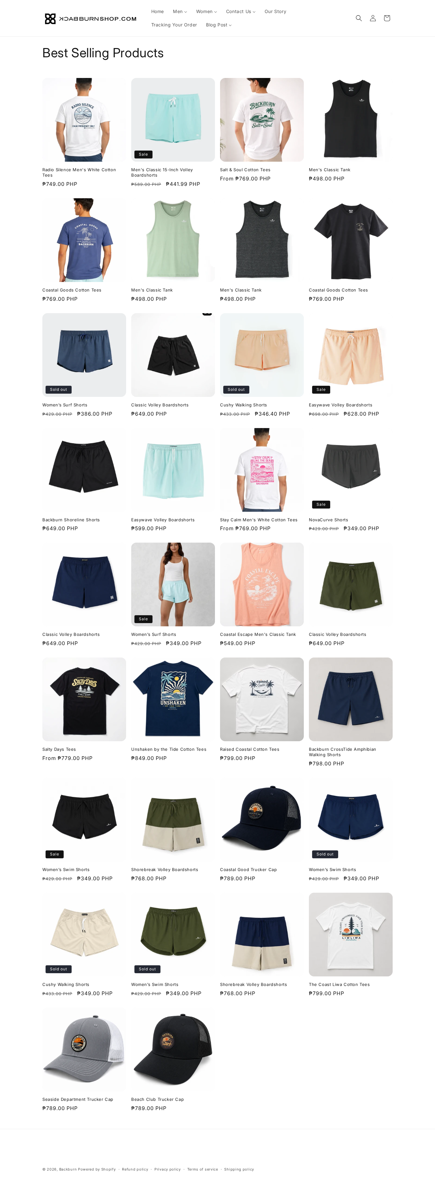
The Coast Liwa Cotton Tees (339, 984)
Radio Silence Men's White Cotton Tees (79, 172)
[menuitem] (157, 11)
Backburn (68, 1169)
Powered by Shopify (97, 1169)
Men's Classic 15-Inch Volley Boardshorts (162, 172)
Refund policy (135, 1169)
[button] (359, 18)
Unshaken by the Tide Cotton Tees (168, 749)
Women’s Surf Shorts (64, 404)
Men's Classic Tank (330, 169)
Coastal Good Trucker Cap (248, 869)
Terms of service (202, 1169)
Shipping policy (239, 1169)
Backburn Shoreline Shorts (71, 519)
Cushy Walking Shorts (243, 404)
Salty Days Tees (59, 749)
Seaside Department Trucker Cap (77, 1099)
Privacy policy (167, 1169)
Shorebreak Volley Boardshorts (164, 869)
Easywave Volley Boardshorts (340, 404)
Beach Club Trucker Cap (157, 1099)
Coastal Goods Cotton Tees (72, 289)
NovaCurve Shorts (328, 519)
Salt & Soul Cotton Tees (245, 169)
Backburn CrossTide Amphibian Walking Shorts (342, 752)
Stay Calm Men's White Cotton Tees (259, 519)
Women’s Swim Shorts (65, 869)
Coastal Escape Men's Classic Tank (258, 634)
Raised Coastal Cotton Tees (250, 749)
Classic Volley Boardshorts (160, 404)
